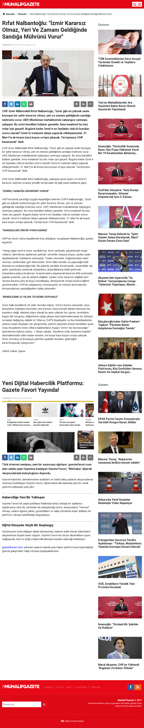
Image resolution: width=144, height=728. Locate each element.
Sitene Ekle (95, 687)
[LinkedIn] (17, 104)
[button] (76, 104)
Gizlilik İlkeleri (81, 687)
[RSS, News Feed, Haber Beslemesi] (137, 687)
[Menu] (139, 4)
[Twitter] (11, 104)
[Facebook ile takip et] (130, 687)
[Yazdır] (31, 104)
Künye (59, 687)
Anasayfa (48, 687)
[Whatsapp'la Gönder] (24, 104)
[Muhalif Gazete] (21, 4)
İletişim (69, 687)
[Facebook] (5, 104)
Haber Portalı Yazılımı (74, 721)
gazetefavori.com (12, 547)
